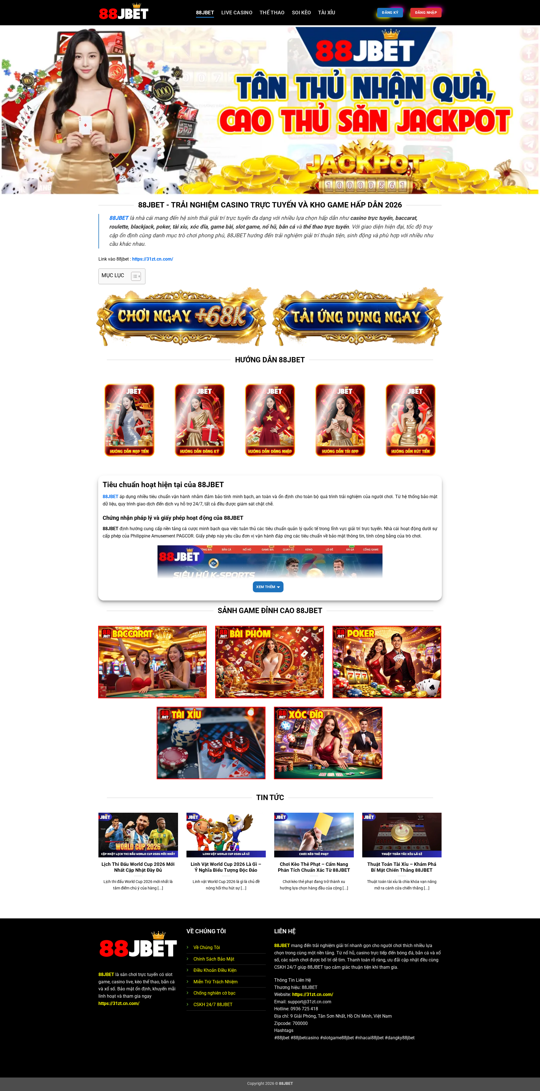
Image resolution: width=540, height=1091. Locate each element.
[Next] (442, 865)
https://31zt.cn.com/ (119, 1003)
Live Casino (236, 12)
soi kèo (301, 12)
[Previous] (97, 865)
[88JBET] (143, 12)
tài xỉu (326, 12)
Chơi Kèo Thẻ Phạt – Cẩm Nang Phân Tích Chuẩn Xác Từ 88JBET (314, 867)
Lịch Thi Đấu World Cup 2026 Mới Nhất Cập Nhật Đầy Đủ (138, 867)
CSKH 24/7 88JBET (213, 1004)
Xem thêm (265, 587)
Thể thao (272, 12)
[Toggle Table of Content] (133, 276)
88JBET (205, 12)
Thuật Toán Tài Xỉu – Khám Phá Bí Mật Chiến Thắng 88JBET (401, 867)
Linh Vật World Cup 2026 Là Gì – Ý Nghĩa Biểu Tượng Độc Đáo (226, 867)
